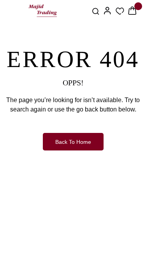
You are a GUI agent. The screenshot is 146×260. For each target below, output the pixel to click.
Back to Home (73, 142)
